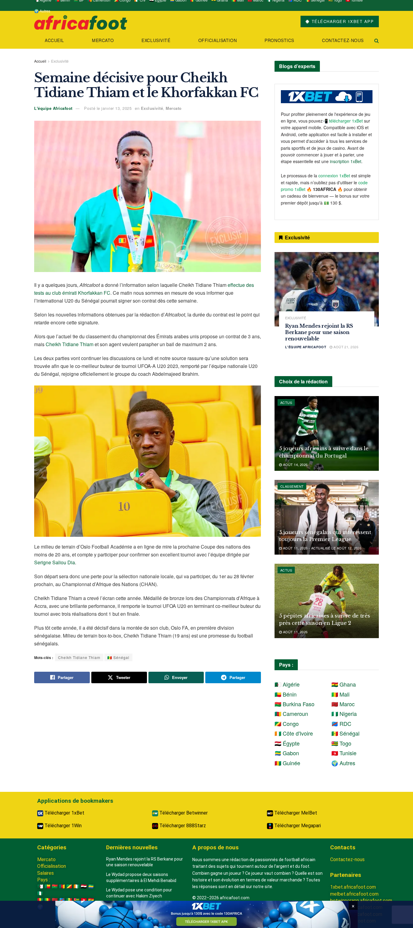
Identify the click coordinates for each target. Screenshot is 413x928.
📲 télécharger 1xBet (343, 121)
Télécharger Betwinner (183, 813)
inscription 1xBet (345, 161)
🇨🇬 (69, 886)
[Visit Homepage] (80, 22)
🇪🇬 (84, 886)
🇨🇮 (76, 886)
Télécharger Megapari (297, 825)
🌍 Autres (42, 10)
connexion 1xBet (334, 175)
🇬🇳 (40, 900)
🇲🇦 (55, 900)
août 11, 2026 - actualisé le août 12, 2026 (321, 548)
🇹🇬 (76, 900)
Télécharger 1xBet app (342, 21)
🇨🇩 (62, 900)
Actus (286, 402)
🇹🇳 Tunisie (343, 753)
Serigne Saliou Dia (54, 562)
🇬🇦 (91, 886)
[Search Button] (376, 40)
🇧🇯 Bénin (286, 694)
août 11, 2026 (294, 631)
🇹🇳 (84, 900)
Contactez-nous (343, 40)
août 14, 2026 (294, 464)
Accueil (54, 40)
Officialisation (217, 40)
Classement (292, 486)
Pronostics (279, 40)
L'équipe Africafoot (53, 108)
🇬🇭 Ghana (343, 684)
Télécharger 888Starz (182, 825)
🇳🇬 (40, 893)
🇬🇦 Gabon (287, 753)
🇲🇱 (47, 900)
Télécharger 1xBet (63, 813)
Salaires (45, 873)
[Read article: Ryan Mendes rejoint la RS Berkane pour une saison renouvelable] (327, 289)
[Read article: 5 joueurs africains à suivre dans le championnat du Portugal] (327, 433)
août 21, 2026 (345, 346)
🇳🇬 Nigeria (344, 713)
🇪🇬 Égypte (287, 743)
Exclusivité (155, 40)
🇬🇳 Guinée (287, 763)
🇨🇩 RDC (341, 723)
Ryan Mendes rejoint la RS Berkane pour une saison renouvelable (319, 332)
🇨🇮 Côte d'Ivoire (294, 733)
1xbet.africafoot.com (353, 887)
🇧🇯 (47, 886)
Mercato (103, 40)
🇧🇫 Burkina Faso (294, 704)
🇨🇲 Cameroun (291, 713)
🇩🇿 (40, 886)
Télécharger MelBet (295, 813)
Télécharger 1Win (62, 825)
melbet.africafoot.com (354, 894)
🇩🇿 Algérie (287, 684)
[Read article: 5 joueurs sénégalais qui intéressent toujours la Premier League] (327, 517)
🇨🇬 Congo (287, 723)
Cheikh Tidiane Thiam (69, 344)
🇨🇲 (62, 886)
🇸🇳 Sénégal (118, 657)
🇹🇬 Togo (341, 743)
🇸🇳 (69, 900)
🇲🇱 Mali (340, 694)
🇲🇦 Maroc (343, 704)
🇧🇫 (55, 886)
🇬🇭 (91, 900)
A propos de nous (215, 847)
